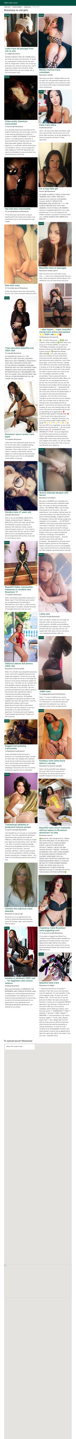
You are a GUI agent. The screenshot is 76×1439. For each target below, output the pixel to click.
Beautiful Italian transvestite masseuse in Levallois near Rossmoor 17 (19, 589)
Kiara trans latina (47, 125)
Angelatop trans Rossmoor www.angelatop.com (52, 929)
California (27, 7)
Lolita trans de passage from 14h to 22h (19, 49)
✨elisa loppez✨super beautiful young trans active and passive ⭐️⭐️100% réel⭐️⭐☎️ (55, 332)
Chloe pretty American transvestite (16, 122)
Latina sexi (44, 614)
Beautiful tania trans (49, 983)
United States (17, 7)
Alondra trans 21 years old (18, 512)
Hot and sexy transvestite (17, 209)
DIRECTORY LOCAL (11, 3)
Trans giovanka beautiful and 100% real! (19, 349)
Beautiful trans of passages (52, 268)
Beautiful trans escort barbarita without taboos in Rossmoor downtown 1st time (54, 830)
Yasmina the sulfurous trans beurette (18, 909)
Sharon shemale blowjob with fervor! (53, 494)
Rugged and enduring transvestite (15, 747)
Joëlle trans (45, 691)
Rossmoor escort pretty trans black (19, 435)
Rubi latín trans (12, 285)
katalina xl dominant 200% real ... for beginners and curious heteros (20, 980)
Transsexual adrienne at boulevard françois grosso (18, 825)
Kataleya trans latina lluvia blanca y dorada (52, 761)
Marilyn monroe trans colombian (49, 71)
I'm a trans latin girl (48, 188)
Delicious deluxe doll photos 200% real (19, 664)
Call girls (7, 7)
